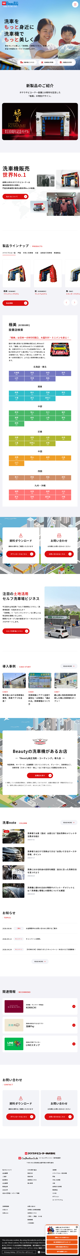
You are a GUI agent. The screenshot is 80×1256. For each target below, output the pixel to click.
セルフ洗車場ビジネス (14, 631)
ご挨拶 (4, 1176)
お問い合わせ (31, 1206)
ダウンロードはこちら (19, 554)
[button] (74, 302)
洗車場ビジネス (32, 1180)
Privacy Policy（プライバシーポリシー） (19, 1252)
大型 (53, 1183)
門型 (53, 1176)
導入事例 (30, 1183)
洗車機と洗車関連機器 (34, 1209)
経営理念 (5, 1180)
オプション (55, 1196)
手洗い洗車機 (56, 1180)
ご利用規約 (31, 1223)
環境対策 (30, 1176)
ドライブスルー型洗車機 (59, 1173)
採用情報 (30, 1219)
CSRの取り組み (32, 1170)
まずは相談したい (62, 1251)
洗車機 (54, 1170)
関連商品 (55, 1190)
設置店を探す (40, 775)
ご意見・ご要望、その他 (35, 1216)
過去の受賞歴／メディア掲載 (10, 1193)
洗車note (5, 1213)
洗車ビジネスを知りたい (62, 1237)
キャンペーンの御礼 (33, 939)
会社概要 (5, 1173)
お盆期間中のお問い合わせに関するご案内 (41, 928)
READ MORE (67, 666)
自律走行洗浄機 (57, 1186)
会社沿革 (5, 1190)
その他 (54, 1193)
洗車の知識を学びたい (62, 1247)
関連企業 (5, 1186)
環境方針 (30, 1173)
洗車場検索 (5, 1206)
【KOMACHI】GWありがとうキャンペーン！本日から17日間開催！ (51, 949)
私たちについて (12, 196)
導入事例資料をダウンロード (62, 1242)
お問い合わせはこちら (57, 554)
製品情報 (9, 303)
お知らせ (5, 1209)
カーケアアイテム (57, 1200)
